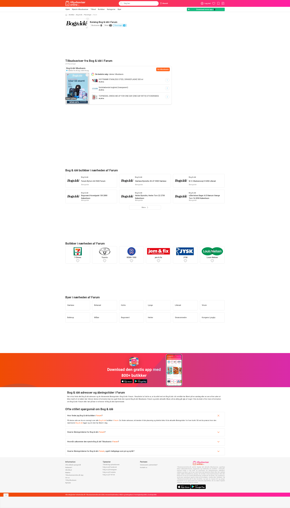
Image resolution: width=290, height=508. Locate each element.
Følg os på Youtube (109, 472)
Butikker (101, 9)
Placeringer (87, 15)
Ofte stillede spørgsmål (73, 465)
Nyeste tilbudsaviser (80, 9)
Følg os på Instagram (110, 469)
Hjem (68, 9)
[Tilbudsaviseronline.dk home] (75, 3)
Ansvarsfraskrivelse (111, 494)
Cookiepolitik (152, 494)
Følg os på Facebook (110, 467)
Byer (119, 9)
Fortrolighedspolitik (140, 494)
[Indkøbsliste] (223, 3)
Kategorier (111, 9)
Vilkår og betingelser (126, 494)
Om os (67, 478)
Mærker (67, 472)
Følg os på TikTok (109, 475)
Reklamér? (68, 467)
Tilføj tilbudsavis (70, 480)
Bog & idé (79, 15)
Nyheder (68, 483)
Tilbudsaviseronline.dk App (74, 475)
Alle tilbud (68, 470)
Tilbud (93, 9)
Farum (99, 415)
